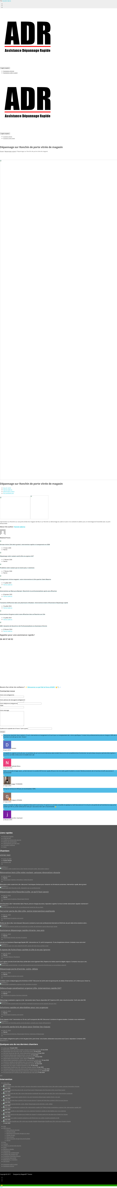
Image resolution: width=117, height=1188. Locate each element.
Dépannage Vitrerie (23, 899)
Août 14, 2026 (7, 859)
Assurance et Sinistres (9, 1034)
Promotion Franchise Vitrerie (11, 1156)
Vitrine (8, 1140)
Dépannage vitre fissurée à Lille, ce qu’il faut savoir (24, 891)
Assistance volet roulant (10, 1164)
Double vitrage (10, 1132)
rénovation (19, 880)
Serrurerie (6, 1161)
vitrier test (5, 855)
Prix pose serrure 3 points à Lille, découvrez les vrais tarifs (20, 1072)
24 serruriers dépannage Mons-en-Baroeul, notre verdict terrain (22, 1071)
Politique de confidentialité (11, 1153)
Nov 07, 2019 (7, 488)
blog (4, 1142)
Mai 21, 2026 (7, 934)
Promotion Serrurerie (9, 1158)
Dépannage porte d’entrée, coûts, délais (19, 969)
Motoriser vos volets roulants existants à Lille (16, 1065)
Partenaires (6, 1151)
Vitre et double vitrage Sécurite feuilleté (18, 1139)
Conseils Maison (8, 957)
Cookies (5, 1144)
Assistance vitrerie (8, 1166)
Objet (1, 705)
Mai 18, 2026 (7, 953)
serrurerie (20, 918)
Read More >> (4, 867)
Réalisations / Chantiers (10, 1160)
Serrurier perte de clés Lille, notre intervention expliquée (27, 911)
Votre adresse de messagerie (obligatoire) (12, 700)
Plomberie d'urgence (9, 995)
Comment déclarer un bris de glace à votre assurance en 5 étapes (22, 1069)
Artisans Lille (7, 862)
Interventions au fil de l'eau (11, 843)
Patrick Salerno (7, 490)
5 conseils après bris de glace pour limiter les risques (25, 1026)
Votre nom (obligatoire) (7, 695)
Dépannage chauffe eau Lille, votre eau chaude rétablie (19, 1067)
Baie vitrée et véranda (12, 1130)
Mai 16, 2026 (7, 992)
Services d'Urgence (21, 937)
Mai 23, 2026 (7, 876)
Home (2, 151)
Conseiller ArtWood (9, 845)
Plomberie (17, 957)
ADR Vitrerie (7, 1128)
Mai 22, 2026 (7, 915)
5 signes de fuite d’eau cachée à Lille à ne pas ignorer (25, 949)
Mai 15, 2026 (7, 1011)
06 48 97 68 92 (6, 1)
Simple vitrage (10, 1135)
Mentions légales (8, 836)
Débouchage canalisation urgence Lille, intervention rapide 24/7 (30, 988)
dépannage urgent (10, 151)
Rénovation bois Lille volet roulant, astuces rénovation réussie (30, 872)
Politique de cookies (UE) (10, 1154)
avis (1, 1075)
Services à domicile (21, 995)
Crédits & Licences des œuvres (12, 840)
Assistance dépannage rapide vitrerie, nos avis (22, 930)
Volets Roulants (28, 880)
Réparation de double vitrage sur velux (18, 1133)
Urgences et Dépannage (36, 1034)
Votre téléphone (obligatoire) (9, 703)
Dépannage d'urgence (9, 899)
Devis (4, 847)
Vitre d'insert (10, 1137)
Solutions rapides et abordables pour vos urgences (24, 1007)
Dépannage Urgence (9, 880)
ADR (4, 1126)
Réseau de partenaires (10, 842)
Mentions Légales (8, 1149)
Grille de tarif (7, 838)
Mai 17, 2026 (7, 972)
